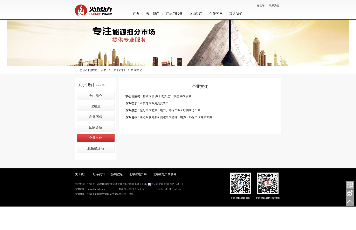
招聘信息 (117, 174)
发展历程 (95, 117)
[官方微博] (350, 193)
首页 (136, 13)
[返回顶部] (350, 202)
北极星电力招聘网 (164, 174)
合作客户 (215, 13)
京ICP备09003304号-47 (135, 184)
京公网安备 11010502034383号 (167, 184)
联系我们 (274, 5)
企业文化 (95, 138)
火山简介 (95, 96)
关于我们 (152, 13)
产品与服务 (174, 13)
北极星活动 (95, 148)
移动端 (261, 5)
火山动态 (196, 13)
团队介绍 (95, 127)
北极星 (96, 106)
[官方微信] (350, 185)
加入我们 (235, 13)
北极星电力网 (138, 174)
